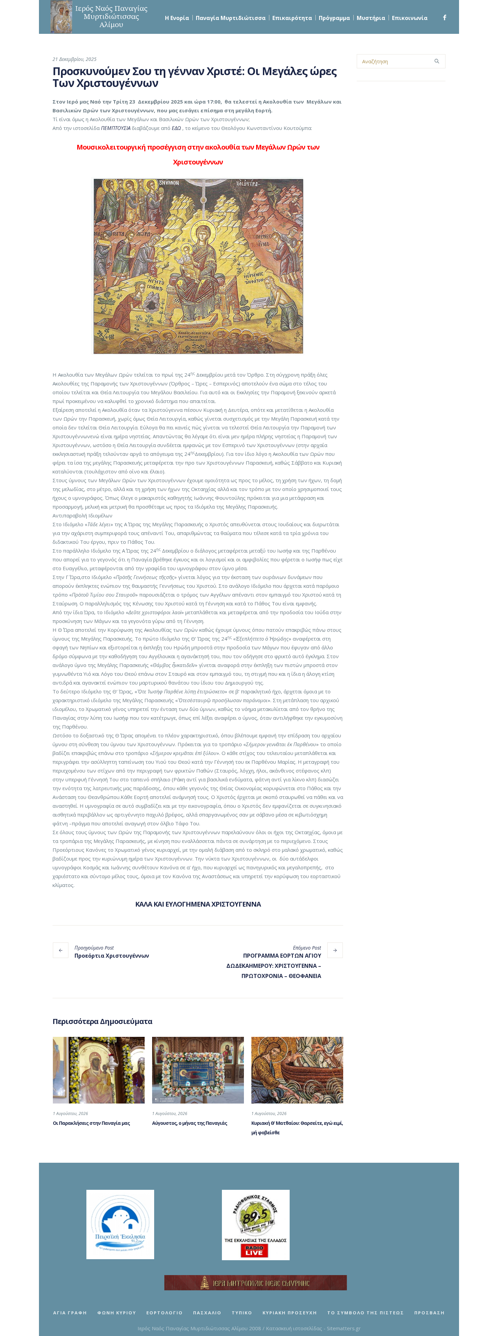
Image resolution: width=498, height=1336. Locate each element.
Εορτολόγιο (164, 1313)
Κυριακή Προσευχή (290, 1313)
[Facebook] (444, 18)
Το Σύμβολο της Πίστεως (365, 1313)
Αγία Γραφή (70, 1313)
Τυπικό (242, 1313)
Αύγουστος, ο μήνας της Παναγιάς (189, 1123)
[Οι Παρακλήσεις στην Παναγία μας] (99, 1070)
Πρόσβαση (429, 1313)
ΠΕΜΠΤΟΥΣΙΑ (115, 128)
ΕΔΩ (176, 128)
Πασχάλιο (207, 1313)
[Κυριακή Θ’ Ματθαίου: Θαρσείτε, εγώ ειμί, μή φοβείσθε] (297, 1070)
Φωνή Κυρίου (116, 1313)
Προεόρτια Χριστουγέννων (112, 955)
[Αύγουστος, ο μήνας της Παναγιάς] (198, 1070)
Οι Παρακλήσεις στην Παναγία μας (91, 1123)
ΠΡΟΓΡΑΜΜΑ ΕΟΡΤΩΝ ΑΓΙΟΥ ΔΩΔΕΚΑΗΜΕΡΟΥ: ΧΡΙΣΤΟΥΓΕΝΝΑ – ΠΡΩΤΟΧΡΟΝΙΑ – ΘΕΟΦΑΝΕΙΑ (273, 966)
